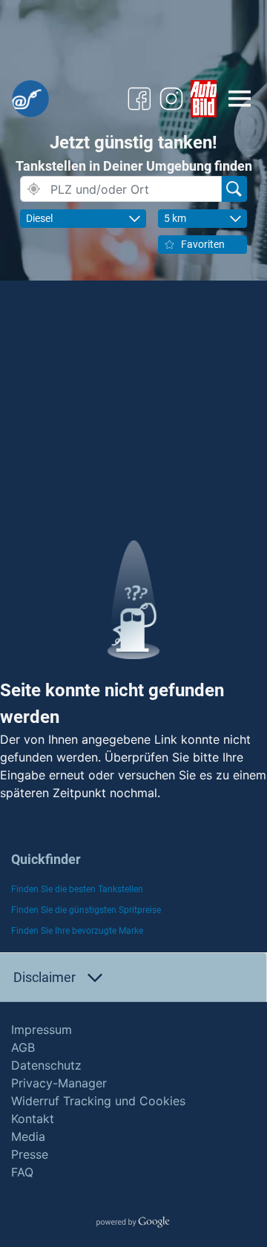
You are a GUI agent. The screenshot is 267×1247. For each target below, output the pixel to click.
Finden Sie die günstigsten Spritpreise (86, 910)
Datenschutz (46, 1065)
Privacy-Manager (59, 1083)
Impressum (41, 1029)
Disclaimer (44, 977)
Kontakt (32, 1118)
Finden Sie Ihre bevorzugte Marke (77, 931)
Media (28, 1136)
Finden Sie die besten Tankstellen (77, 889)
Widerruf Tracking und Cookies (98, 1100)
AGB (23, 1047)
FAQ (22, 1172)
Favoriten (203, 244)
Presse (29, 1154)
